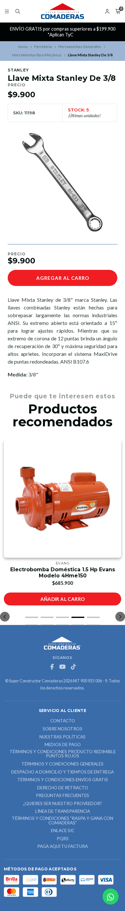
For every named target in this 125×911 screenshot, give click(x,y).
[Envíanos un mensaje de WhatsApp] (111, 896)
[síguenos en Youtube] (62, 667)
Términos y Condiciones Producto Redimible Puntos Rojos (63, 754)
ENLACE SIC (62, 831)
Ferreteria (43, 46)
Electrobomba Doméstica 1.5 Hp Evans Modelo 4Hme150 (62, 572)
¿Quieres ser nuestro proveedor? (62, 804)
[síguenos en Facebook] (51, 667)
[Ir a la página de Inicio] (62, 11)
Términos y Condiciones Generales (62, 764)
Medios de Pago (63, 745)
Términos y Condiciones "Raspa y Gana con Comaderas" (62, 820)
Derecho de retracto (62, 788)
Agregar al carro (62, 278)
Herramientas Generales (79, 46)
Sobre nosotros (62, 729)
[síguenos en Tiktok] (73, 667)
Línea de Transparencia (62, 811)
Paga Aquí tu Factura (62, 846)
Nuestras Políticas (62, 737)
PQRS (63, 839)
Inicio (23, 46)
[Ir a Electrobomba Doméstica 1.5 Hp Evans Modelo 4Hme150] (62, 499)
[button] (31, 617)
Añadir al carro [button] (62, 599)
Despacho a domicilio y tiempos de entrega (62, 772)
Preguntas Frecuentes (62, 795)
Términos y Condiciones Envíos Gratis (62, 780)
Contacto (62, 721)
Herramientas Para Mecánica (36, 55)
